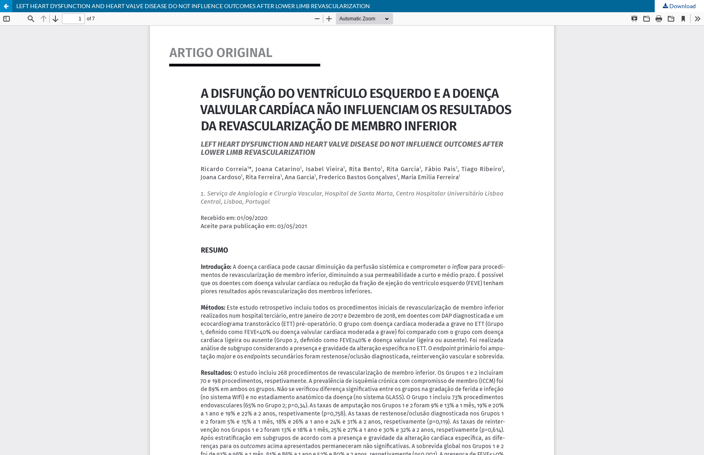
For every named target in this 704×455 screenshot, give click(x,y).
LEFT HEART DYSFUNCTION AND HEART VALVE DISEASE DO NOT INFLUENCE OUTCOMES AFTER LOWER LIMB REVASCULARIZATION (193, 5)
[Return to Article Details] (6, 6)
